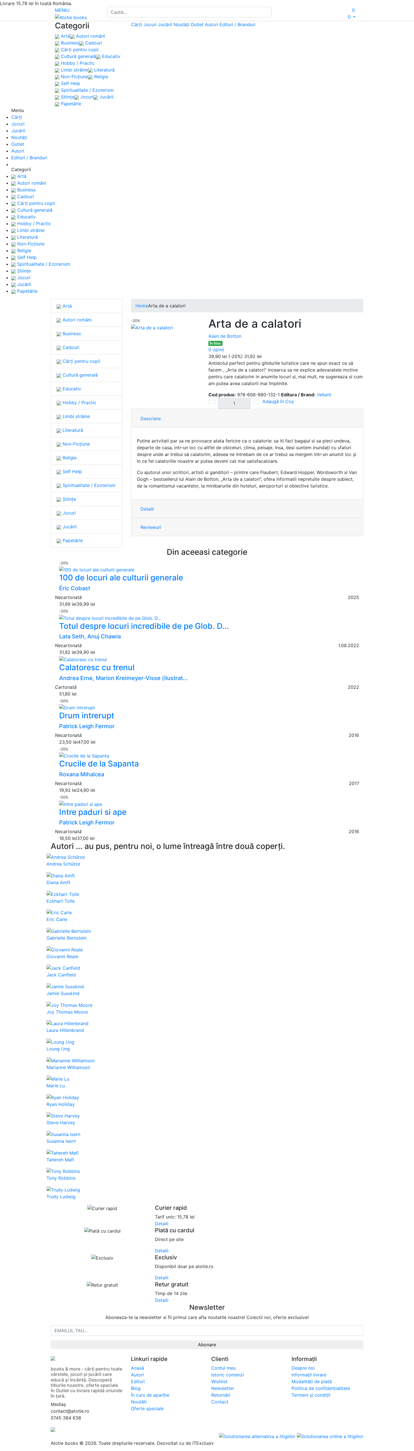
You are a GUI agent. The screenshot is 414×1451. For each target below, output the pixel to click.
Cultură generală (77, 56)
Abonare (207, 1344)
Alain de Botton (224, 336)
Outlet (197, 24)
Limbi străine (73, 70)
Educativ (111, 56)
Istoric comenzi (227, 1375)
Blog (136, 1388)
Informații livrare (308, 1375)
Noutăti (139, 1402)
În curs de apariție (150, 1395)
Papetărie (70, 103)
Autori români (90, 36)
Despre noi (303, 1368)
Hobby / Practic (77, 63)
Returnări (220, 1395)
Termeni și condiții (310, 1395)
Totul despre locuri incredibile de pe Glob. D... (144, 626)
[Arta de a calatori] (152, 327)
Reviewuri (151, 527)
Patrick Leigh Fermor (87, 726)
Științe (66, 97)
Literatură (104, 70)
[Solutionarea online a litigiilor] (330, 1436)
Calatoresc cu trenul (97, 667)
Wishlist (219, 1381)
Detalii (147, 509)
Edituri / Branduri (237, 24)
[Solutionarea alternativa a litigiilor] (258, 1436)
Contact (219, 1402)
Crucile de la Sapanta (99, 763)
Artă (64, 36)
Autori (211, 24)
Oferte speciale (147, 1408)
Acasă (137, 1368)
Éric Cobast (74, 588)
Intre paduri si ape (92, 812)
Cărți (136, 24)
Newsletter (222, 1388)
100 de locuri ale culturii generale (121, 577)
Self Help (69, 83)
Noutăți (181, 24)
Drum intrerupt (86, 715)
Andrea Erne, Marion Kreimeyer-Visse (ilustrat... (123, 678)
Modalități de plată (311, 1381)
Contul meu (223, 1368)
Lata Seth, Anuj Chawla (90, 636)
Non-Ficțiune (73, 76)
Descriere (151, 418)
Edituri (138, 1381)
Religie (100, 76)
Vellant (324, 394)
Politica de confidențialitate (320, 1388)
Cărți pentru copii (79, 49)
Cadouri (93, 43)
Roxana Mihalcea (81, 774)
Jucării (105, 97)
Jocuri (86, 97)
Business (69, 43)
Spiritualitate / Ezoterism (86, 90)
